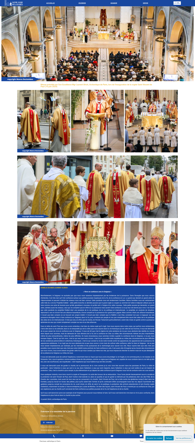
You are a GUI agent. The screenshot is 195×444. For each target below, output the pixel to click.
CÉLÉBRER (82, 3)
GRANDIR (113, 3)
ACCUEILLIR (50, 3)
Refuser (169, 438)
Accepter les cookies (154, 438)
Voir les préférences (183, 438)
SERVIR (145, 3)
